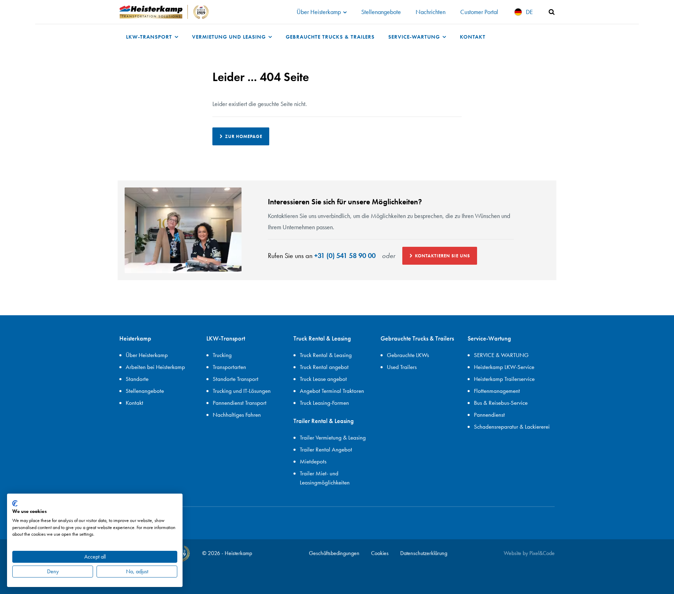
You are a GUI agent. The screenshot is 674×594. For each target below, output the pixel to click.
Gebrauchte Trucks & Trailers (330, 36)
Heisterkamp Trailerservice (504, 379)
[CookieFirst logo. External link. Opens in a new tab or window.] (15, 503)
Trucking (222, 355)
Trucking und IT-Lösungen (242, 391)
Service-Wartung (415, 36)
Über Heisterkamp (319, 12)
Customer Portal (479, 12)
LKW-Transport (150, 36)
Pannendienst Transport (239, 403)
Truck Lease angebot (323, 379)
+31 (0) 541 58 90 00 (345, 255)
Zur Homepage (243, 136)
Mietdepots (313, 461)
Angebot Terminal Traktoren (332, 391)
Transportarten (229, 367)
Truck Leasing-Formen (324, 403)
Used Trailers (402, 367)
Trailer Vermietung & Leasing (333, 437)
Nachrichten (430, 12)
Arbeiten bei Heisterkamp (155, 367)
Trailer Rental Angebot (326, 449)
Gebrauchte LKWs (408, 355)
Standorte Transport (235, 379)
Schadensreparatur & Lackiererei (512, 426)
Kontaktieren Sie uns (442, 256)
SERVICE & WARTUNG (501, 355)
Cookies (380, 553)
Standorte (137, 379)
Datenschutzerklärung (423, 553)
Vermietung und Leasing (229, 36)
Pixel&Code (542, 553)
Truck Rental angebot (324, 367)
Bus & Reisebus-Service (501, 403)
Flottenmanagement (497, 391)
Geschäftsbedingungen (334, 553)
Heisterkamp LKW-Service (504, 367)
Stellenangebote (381, 12)
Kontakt (472, 36)
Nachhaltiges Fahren (237, 414)
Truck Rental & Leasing (326, 355)
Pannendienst (489, 414)
